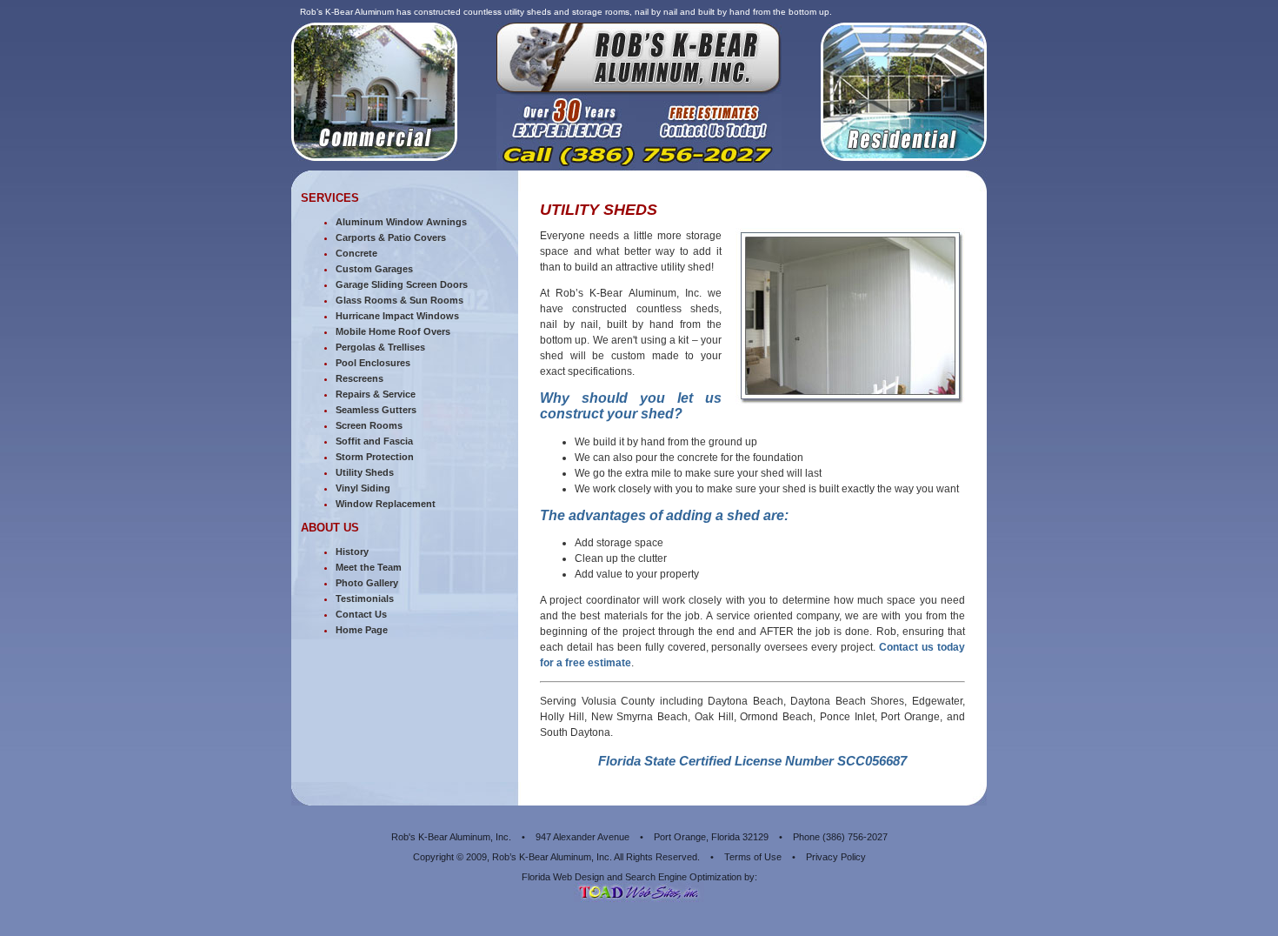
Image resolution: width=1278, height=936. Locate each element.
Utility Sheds (365, 472)
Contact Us (361, 614)
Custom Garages (374, 269)
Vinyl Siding (363, 488)
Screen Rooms (369, 425)
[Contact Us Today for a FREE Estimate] (639, 165)
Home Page (362, 630)
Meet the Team (369, 567)
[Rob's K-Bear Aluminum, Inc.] (639, 89)
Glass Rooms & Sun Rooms (399, 300)
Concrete (356, 253)
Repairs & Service (376, 394)
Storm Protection (375, 456)
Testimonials (365, 598)
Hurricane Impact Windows (397, 316)
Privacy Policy (836, 857)
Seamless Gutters (376, 409)
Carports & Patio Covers (391, 237)
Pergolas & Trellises (380, 347)
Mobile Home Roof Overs (393, 331)
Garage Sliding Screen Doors (402, 284)
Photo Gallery (367, 583)
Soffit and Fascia (374, 441)
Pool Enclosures (373, 363)
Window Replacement (386, 503)
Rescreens (359, 378)
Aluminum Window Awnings (401, 222)
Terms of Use (753, 857)
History (352, 551)
